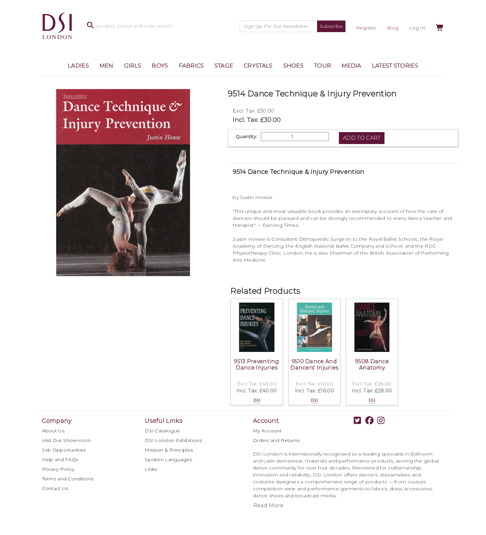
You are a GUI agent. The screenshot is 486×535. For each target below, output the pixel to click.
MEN (106, 65)
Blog (392, 28)
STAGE (224, 65)
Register (366, 28)
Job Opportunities (64, 450)
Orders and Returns (276, 440)
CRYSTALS (258, 65)
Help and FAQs (60, 459)
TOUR (322, 65)
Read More (268, 505)
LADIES (78, 65)
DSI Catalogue (162, 431)
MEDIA (351, 65)
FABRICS (191, 65)
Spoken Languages (168, 459)
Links (151, 469)
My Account (267, 431)
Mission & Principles (169, 450)
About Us (53, 431)
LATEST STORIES (395, 65)
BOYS (160, 65)
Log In (417, 28)
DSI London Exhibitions (173, 440)
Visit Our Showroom (66, 440)
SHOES (293, 65)
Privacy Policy (58, 469)
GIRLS (133, 65)
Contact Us (55, 488)
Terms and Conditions (68, 479)
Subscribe (331, 26)
